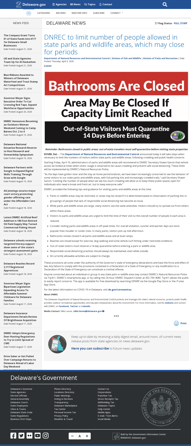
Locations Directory (64, 392)
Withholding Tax (106, 402)
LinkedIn (85, 306)
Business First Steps (20, 418)
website (169, 302)
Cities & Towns (18, 408)
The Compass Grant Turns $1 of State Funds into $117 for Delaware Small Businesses (20, 40)
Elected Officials (18, 395)
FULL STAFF (180, 23)
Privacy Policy (61, 415)
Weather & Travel (63, 418)
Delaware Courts (19, 402)
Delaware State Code (21, 412)
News (76, 4)
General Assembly (19, 398)
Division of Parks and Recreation (160, 58)
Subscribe (98, 12)
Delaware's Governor (21, 388)
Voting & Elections (63, 398)
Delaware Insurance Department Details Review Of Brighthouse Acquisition (20, 317)
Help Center (104, 408)
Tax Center (60, 408)
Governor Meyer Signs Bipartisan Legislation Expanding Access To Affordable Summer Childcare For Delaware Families (17, 292)
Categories (43, 12)
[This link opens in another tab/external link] (19, 4)
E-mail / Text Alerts (108, 415)
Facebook (64, 306)
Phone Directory (62, 388)
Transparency (61, 402)
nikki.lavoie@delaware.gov (87, 311)
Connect (115, 12)
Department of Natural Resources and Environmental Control (77, 58)
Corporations (104, 392)
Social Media (104, 418)
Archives (61, 12)
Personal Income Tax (65, 412)
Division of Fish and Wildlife (126, 58)
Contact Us (103, 388)
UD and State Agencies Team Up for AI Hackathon (20, 60)
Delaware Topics (106, 405)
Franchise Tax (105, 395)
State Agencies (18, 392)
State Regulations (19, 415)
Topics (91, 4)
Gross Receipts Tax (108, 398)
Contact (107, 4)
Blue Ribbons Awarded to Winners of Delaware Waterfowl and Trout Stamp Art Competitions (21, 80)
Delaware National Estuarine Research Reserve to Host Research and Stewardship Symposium (20, 149)
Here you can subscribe (90, 348)
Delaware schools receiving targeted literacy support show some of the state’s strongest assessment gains (21, 245)
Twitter (74, 306)
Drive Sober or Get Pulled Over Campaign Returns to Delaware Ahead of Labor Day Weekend (20, 361)
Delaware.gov (139, 437)
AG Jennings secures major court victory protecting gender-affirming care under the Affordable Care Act (20, 197)
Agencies (61, 4)
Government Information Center (149, 434)
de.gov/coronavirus (119, 289)
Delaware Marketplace (65, 405)
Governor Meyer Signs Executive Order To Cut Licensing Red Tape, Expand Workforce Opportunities (20, 103)
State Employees (19, 405)
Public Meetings (62, 395)
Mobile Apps (104, 412)
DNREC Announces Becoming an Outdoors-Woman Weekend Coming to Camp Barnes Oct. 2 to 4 (21, 126)
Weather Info (79, 12)
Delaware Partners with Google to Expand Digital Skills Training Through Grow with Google (19, 172)
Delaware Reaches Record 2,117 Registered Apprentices (19, 267)
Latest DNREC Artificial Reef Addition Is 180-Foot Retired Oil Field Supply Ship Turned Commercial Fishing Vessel (20, 222)
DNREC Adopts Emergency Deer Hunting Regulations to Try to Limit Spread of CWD (19, 338)
